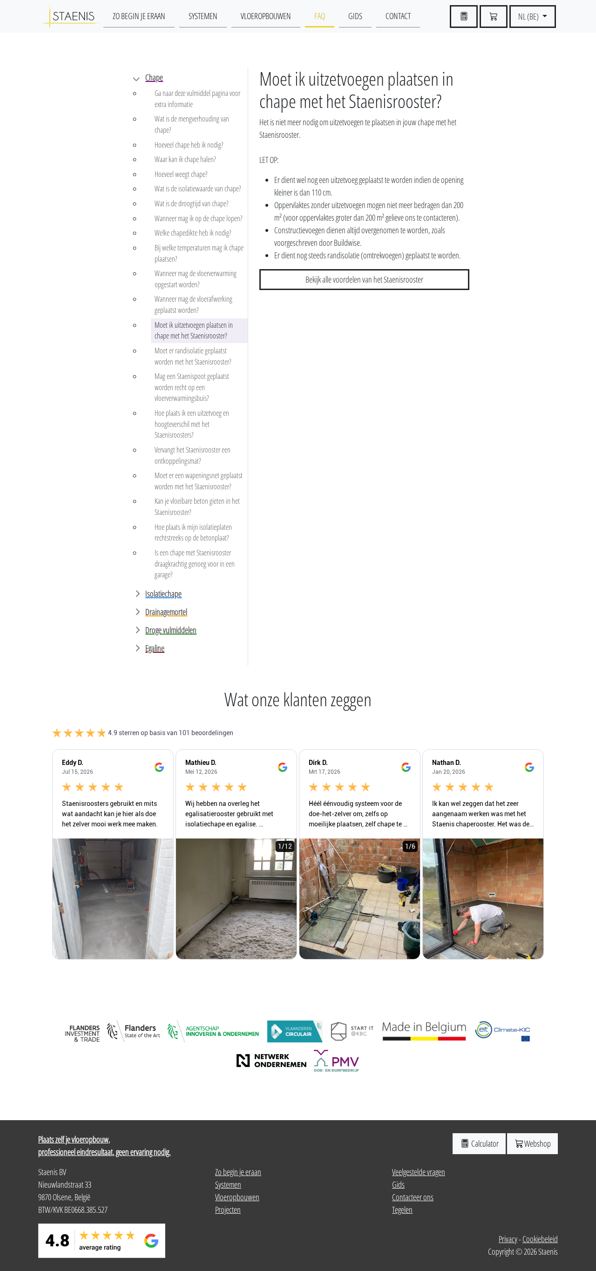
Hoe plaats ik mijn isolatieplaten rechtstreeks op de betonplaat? (193, 532)
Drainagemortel (166, 611)
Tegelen (402, 1209)
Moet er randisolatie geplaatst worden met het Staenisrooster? (193, 356)
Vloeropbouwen (266, 15)
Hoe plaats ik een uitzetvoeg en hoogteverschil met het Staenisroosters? (192, 424)
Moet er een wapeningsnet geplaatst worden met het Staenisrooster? (199, 481)
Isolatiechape (163, 593)
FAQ (319, 15)
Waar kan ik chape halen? (185, 159)
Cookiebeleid (540, 1238)
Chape (154, 77)
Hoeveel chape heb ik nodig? (189, 145)
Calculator (484, 1143)
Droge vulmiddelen (170, 630)
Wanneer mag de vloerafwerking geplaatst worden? (193, 304)
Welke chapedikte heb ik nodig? (193, 233)
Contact (398, 15)
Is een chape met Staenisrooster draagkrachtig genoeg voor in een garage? (195, 564)
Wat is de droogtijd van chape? (192, 203)
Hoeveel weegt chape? (181, 174)
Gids (355, 15)
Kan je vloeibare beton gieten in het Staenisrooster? (197, 506)
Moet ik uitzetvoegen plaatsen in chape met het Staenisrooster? (194, 330)
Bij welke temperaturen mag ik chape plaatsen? (199, 253)
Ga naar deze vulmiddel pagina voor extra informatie (197, 98)
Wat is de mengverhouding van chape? (192, 124)
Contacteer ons (412, 1197)
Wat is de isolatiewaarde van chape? (198, 188)
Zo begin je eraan (139, 15)
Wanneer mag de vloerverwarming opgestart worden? (196, 279)
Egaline (154, 648)
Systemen (203, 15)
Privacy (508, 1238)
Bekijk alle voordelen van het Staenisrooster (364, 279)
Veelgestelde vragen (418, 1171)
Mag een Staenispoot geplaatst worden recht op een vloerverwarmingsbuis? (192, 387)
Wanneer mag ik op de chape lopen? (199, 218)
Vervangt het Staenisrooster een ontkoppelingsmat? (192, 455)
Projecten (228, 1209)
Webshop (537, 1143)
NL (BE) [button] (529, 16)
